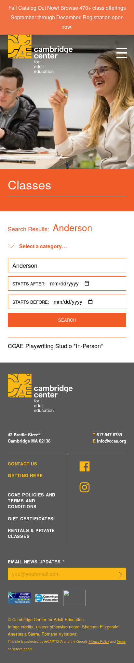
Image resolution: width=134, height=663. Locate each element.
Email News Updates (36, 562)
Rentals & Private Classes (31, 533)
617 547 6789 (109, 434)
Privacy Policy (98, 641)
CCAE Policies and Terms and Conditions (31, 500)
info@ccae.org (111, 441)
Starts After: (29, 284)
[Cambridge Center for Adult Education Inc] (74, 598)
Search (67, 320)
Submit (120, 575)
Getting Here (25, 475)
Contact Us (22, 464)
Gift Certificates (31, 519)
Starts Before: (30, 302)
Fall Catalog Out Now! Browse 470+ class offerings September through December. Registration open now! (67, 17)
